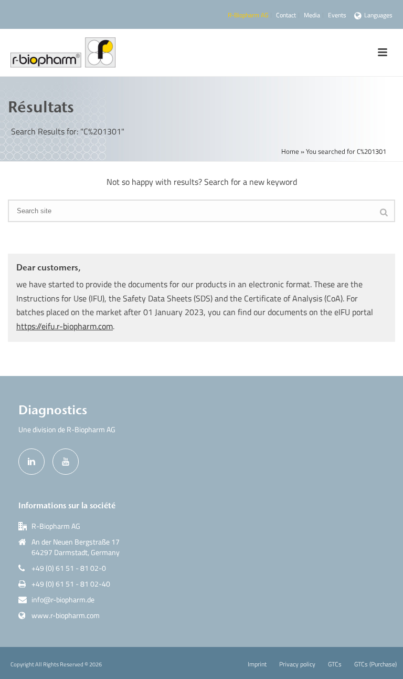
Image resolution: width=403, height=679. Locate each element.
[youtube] (65, 461)
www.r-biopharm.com (65, 615)
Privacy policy (297, 664)
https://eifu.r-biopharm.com (64, 326)
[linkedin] (31, 461)
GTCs (335, 664)
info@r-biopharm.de (62, 599)
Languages (378, 15)
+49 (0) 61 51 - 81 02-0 (68, 568)
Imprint (257, 664)
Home (290, 151)
